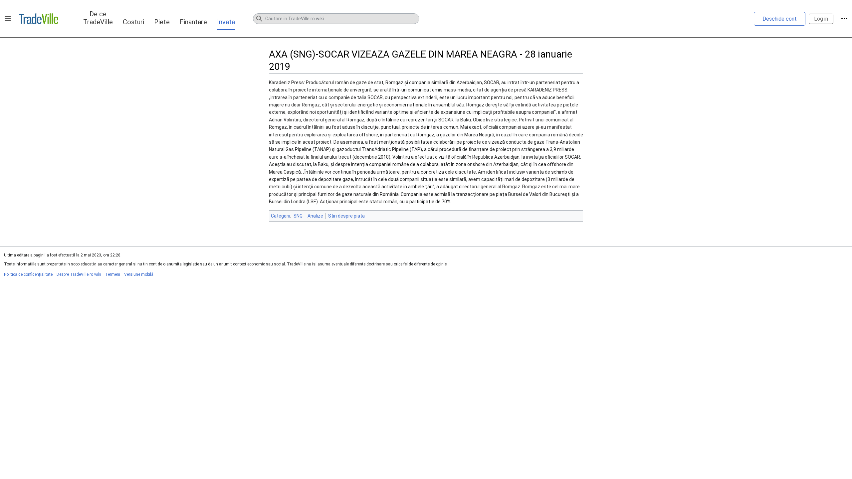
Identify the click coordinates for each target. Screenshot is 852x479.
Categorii (280, 216)
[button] (7, 18)
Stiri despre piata (346, 216)
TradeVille (38, 18)
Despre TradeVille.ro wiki (79, 274)
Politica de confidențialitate (28, 274)
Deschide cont (779, 19)
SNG (298, 216)
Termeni (112, 274)
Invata (226, 22)
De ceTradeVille (98, 18)
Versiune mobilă (138, 274)
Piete (162, 22)
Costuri (133, 22)
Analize (315, 216)
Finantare (193, 22)
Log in (821, 19)
